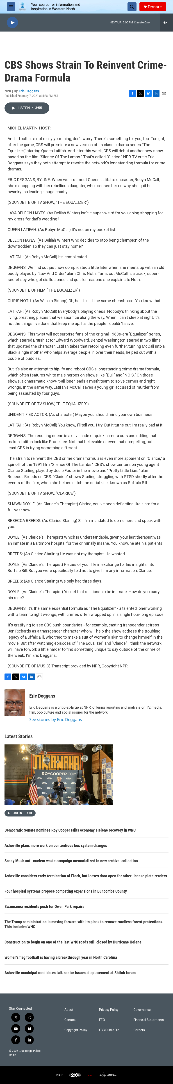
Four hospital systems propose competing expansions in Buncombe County (66, 891)
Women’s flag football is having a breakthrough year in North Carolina (61, 957)
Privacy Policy (108, 1009)
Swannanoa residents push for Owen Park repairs (44, 906)
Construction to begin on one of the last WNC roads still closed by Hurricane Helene (73, 942)
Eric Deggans (29, 91)
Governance (142, 1009)
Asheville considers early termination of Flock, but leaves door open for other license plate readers (86, 875)
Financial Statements (149, 1020)
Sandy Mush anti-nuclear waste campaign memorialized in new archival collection (71, 860)
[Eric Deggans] (15, 702)
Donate (155, 7)
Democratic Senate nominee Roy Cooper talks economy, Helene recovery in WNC (70, 830)
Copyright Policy (75, 1030)
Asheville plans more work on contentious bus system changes (56, 845)
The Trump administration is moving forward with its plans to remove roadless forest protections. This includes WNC (84, 924)
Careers (139, 1030)
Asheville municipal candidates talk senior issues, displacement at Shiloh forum (70, 972)
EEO (102, 1020)
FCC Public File (109, 1030)
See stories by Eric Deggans (55, 719)
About (68, 1009)
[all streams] (166, 23)
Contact (70, 1020)
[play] (12, 22)
